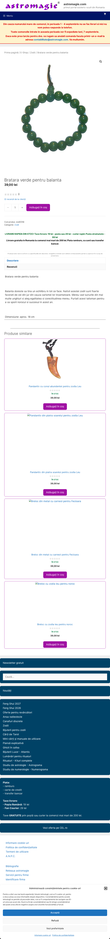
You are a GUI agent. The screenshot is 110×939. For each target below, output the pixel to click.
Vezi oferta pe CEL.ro (55, 827)
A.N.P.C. (10, 856)
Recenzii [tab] (12, 266)
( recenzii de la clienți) (15, 199)
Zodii (32, 52)
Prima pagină (11, 52)
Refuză (55, 920)
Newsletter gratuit (13, 662)
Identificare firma (15, 879)
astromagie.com (75, 4)
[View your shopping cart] (105, 14)
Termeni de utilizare (17, 851)
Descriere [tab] (12, 260)
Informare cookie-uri (43, 935)
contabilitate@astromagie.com (51, 39)
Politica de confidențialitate (63, 935)
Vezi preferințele (55, 928)
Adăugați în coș (38, 207)
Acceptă (55, 912)
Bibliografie (12, 866)
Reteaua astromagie (17, 870)
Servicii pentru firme (17, 875)
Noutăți (7, 690)
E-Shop (24, 52)
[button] (105, 888)
